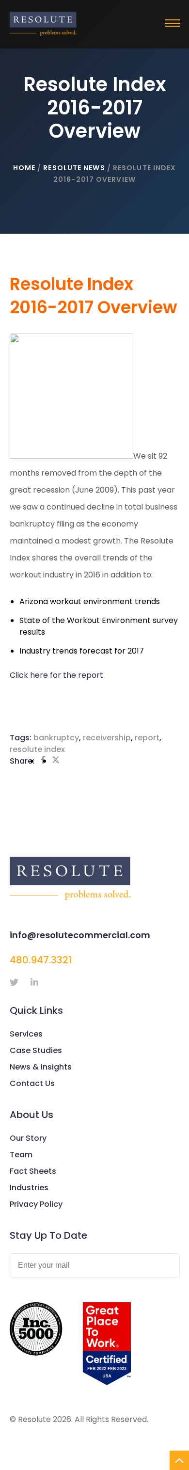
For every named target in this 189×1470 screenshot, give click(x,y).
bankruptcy (56, 737)
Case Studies (36, 1050)
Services (26, 1033)
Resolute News (74, 168)
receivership (107, 737)
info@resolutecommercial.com (80, 935)
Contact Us (32, 1083)
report (147, 737)
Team (21, 1154)
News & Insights (41, 1066)
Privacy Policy (36, 1204)
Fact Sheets (33, 1171)
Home (24, 168)
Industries (29, 1187)
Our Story (28, 1138)
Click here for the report (56, 675)
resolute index (37, 749)
